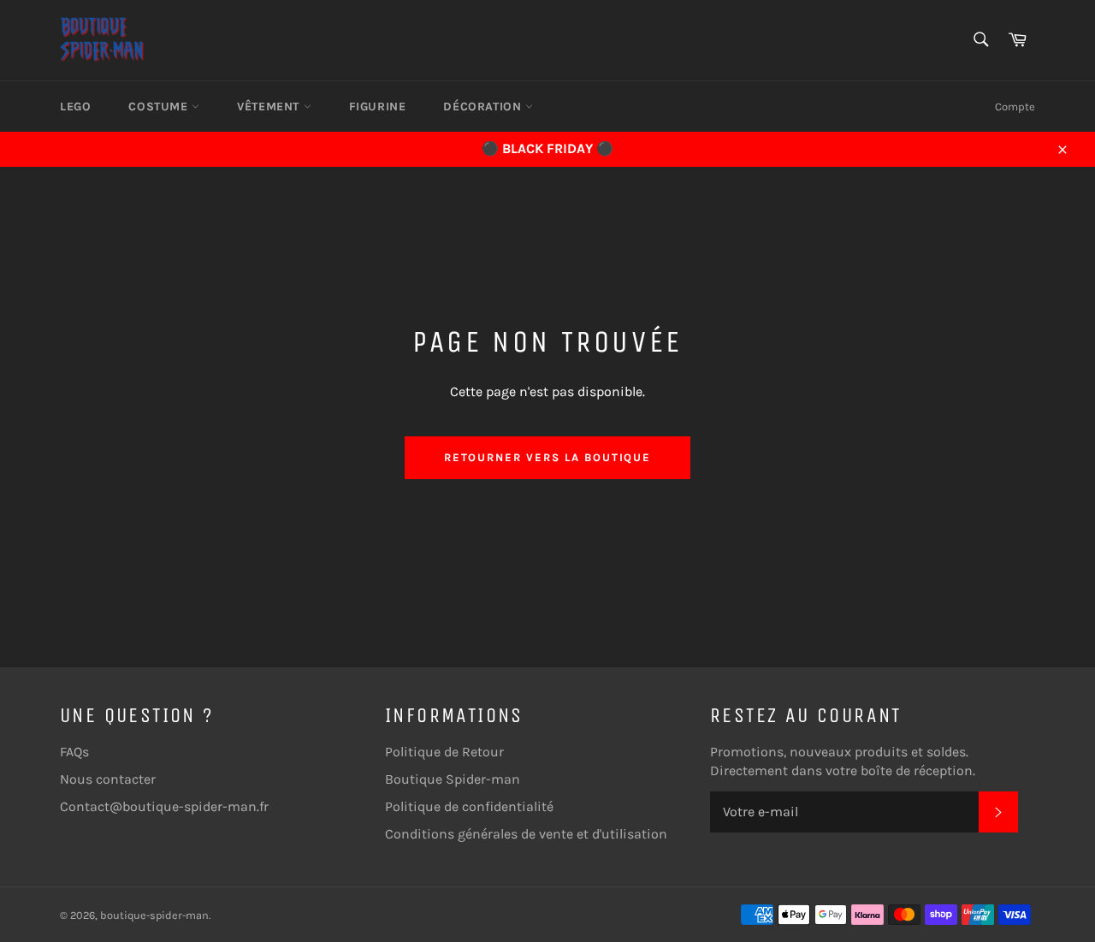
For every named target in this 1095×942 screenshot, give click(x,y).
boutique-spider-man (154, 915)
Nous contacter (108, 779)
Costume (160, 106)
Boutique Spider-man (452, 779)
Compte (1015, 106)
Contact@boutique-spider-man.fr (164, 806)
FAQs (74, 752)
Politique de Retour (444, 752)
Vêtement (270, 106)
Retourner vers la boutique (548, 457)
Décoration (484, 106)
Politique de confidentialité (469, 806)
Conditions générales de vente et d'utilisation (526, 834)
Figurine (377, 106)
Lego (75, 106)
